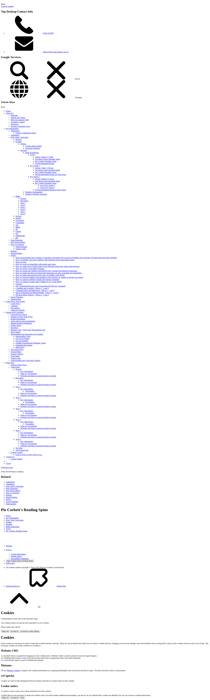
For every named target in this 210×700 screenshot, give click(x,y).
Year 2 (22, 205)
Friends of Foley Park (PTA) (22, 317)
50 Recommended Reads (44, 164)
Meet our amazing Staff (20, 120)
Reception (24, 201)
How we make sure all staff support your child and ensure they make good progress (47, 266)
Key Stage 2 (35, 177)
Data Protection (17, 240)
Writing (23, 144)
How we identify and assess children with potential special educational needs (45, 260)
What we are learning (28, 374)
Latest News (15, 304)
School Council (17, 452)
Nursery (23, 199)
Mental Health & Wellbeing (21, 323)
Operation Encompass (24, 345)
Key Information (12, 129)
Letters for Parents (18, 310)
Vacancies (14, 124)
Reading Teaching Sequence (36, 194)
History (18, 218)
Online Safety (16, 325)
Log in (8, 463)
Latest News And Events (15, 301)
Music (18, 227)
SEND (13, 255)
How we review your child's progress (30, 269)
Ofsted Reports (21, 247)
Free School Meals (18, 242)
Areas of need (21, 262)
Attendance (15, 135)
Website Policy (16, 556)
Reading (23, 150)
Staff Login (10, 563)
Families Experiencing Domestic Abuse (31, 343)
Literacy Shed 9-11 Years (44, 179)
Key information (26, 371)
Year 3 (22, 207)
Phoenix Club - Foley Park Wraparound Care (28, 330)
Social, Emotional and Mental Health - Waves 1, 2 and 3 (37, 293)
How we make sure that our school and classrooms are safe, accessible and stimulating (49, 273)
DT (17, 234)
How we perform (17, 245)
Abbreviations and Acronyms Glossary (25, 360)
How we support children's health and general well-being (37, 280)
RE (17, 238)
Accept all (14, 631)
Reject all (5, 631)
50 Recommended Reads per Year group (50, 174)
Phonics (19, 139)
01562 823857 (48, 33)
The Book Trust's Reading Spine (47, 159)
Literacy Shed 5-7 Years (44, 157)
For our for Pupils (22, 339)
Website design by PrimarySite (36, 586)
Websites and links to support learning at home (38, 376)
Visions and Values (18, 118)
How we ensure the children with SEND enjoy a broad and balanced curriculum (46, 271)
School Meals (16, 352)
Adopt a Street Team (18, 365)
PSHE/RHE (20, 236)
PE (17, 229)
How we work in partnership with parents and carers (36, 264)
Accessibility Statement (20, 559)
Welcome (14, 115)
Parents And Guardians (15, 312)
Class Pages (15, 367)
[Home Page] (7, 467)
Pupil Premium (16, 253)
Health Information (18, 319)
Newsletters (15, 308)
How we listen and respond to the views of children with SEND (40, 275)
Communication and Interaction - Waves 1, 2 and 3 (35, 290)
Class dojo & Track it (19, 315)
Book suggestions (32, 153)
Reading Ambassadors (33, 192)
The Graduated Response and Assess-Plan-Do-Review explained (40, 286)
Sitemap (9, 546)
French (18, 231)
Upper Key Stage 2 (47, 188)
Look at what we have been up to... (29, 455)
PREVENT (20, 347)
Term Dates (15, 356)
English (18, 142)
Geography (20, 220)
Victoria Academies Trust (20, 126)
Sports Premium (17, 297)
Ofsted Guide (21, 249)
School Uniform (17, 354)
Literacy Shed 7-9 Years (44, 168)
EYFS (32, 155)
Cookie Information (18, 554)
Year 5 (22, 212)
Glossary (19, 284)
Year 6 (22, 214)
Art (17, 225)
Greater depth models (33, 146)
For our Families (22, 341)
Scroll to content (7, 6)
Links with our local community (23, 321)
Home (8, 111)
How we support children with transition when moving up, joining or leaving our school (49, 277)
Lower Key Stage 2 (47, 185)
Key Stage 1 (35, 166)
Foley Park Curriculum (19, 137)
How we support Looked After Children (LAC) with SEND (39, 282)
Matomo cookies (13, 670)
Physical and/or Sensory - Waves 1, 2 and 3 (32, 295)
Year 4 (22, 209)
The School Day (17, 350)
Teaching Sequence (32, 148)
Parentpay (14, 328)
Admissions (15, 131)
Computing (20, 223)
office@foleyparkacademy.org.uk (55, 52)
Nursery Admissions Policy (26, 133)
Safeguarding (16, 299)
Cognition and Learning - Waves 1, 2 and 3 (32, 288)
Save (22, 698)
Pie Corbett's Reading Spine (46, 161)
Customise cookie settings (29, 631)
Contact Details (16, 459)
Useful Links (16, 358)
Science (19, 216)
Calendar (14, 306)
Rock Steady (16, 332)
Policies (14, 251)
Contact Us (10, 457)
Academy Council (18, 122)
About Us (9, 113)
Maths (18, 196)
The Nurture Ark (22, 450)
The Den (19, 448)
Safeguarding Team (23, 336)
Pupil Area (10, 363)
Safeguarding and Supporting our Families (27, 334)
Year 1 (22, 203)
